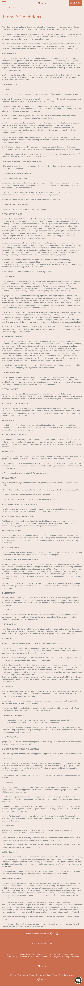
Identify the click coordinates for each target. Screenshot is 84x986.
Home (4, 8)
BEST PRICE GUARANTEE (42, 944)
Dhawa (37, 957)
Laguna (22, 954)
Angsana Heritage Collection (16, 957)
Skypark (57, 957)
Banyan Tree (31, 954)
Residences (75, 957)
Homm (44, 957)
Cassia (30, 957)
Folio (51, 957)
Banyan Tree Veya (44, 954)
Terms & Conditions (44, 975)
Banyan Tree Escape (61, 954)
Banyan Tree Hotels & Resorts (23, 975)
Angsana (73, 954)
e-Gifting (65, 957)
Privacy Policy (58, 975)
